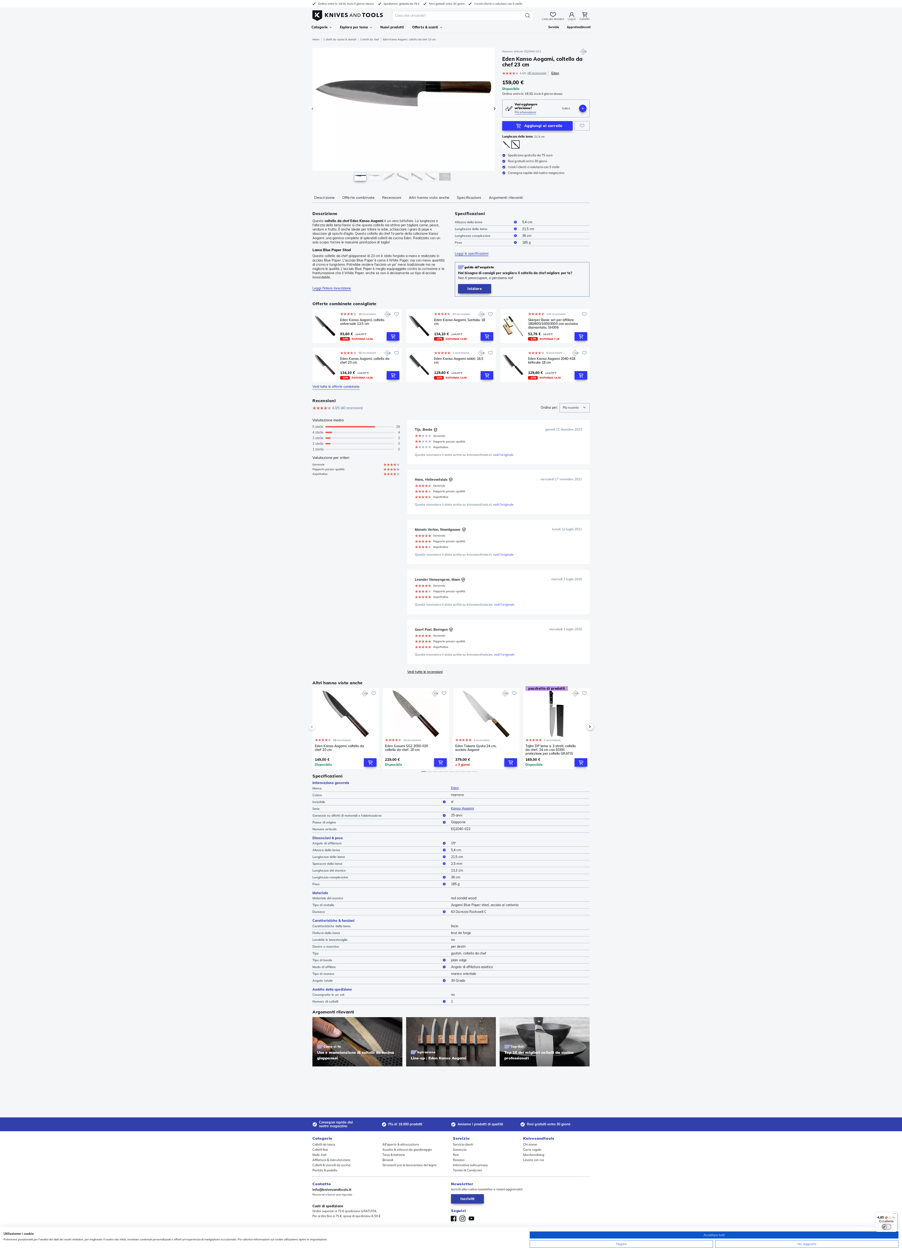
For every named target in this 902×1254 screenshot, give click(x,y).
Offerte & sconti (425, 27)
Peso (458, 242)
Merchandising (533, 1155)
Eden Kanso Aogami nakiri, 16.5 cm (458, 361)
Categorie (319, 27)
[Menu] (894, 1214)
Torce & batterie (393, 1155)
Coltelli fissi (320, 1149)
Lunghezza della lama (471, 229)
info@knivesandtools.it (331, 1189)
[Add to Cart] (393, 336)
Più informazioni (525, 112)
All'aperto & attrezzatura (400, 1144)
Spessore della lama (327, 863)
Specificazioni (469, 197)
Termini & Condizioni (467, 1170)
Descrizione (324, 197)
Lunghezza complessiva (472, 236)
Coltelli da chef (369, 39)
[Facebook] (453, 1218)
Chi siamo (530, 1144)
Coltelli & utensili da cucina (331, 1165)
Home (315, 39)
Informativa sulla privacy (470, 1165)
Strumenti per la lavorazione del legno (409, 1165)
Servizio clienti (463, 1144)
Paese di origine (324, 822)
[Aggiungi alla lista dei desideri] (582, 126)
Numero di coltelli (325, 1001)
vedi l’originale (503, 455)
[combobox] (575, 407)
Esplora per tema (354, 27)
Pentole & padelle (324, 1170)
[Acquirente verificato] (435, 429)
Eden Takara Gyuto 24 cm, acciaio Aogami (475, 748)
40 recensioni (537, 73)
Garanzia (460, 1149)
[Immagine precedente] (312, 109)
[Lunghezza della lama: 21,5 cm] (515, 144)
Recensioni (391, 197)
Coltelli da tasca (323, 1144)
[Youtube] (471, 1218)
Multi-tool (319, 1155)
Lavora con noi (533, 1160)
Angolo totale (322, 980)
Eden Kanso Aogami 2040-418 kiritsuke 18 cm (551, 361)
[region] (403, 115)
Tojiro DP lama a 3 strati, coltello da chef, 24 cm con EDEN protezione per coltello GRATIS (550, 749)
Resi (456, 1155)
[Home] (347, 14)
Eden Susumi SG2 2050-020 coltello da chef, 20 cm (406, 748)
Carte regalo (532, 1149)
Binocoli (387, 1160)
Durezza (318, 912)
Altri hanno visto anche (429, 197)
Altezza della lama (468, 222)
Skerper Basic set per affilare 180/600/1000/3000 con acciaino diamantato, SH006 (553, 323)
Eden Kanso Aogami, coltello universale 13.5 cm (362, 322)
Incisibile (318, 802)
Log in (572, 19)
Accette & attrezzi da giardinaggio (407, 1149)
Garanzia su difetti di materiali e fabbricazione (346, 815)
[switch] (886, 1227)
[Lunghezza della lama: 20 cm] (506, 144)
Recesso (458, 1160)
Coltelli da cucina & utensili (339, 39)
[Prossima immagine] (495, 109)
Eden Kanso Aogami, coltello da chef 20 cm (364, 361)
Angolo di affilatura (327, 843)
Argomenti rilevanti (506, 197)
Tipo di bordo (322, 960)
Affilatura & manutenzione (331, 1160)
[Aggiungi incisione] (583, 108)
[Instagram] (462, 1218)
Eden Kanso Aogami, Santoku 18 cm (459, 322)
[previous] (319, 726)
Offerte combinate (358, 197)
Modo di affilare (324, 967)
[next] (582, 726)
